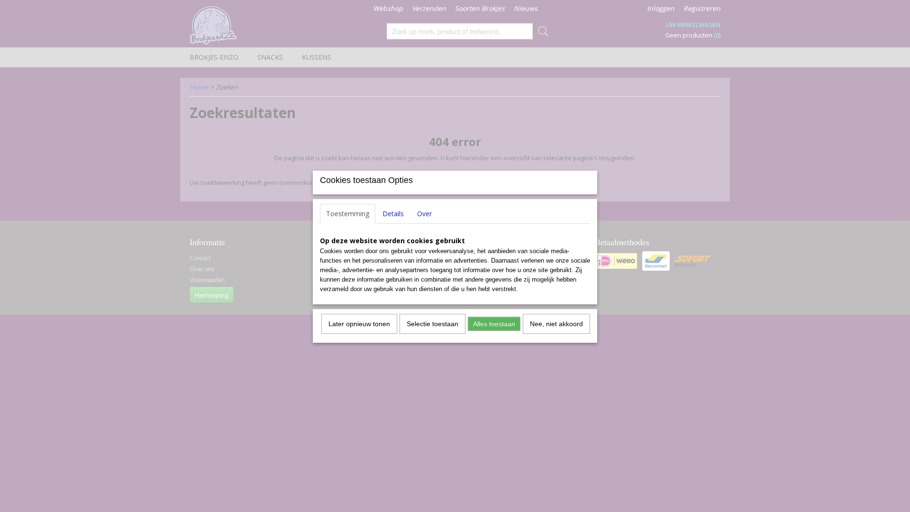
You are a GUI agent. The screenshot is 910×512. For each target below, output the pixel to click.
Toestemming (347, 213)
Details (393, 213)
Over (424, 213)
